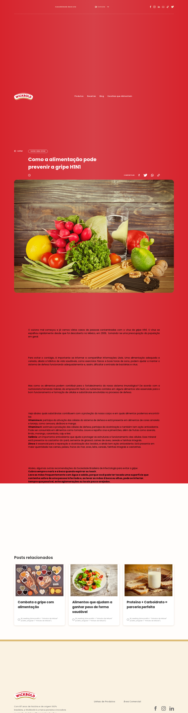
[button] (102, 7)
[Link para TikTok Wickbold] (168, 7)
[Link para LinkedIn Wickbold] (159, 7)
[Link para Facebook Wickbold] (150, 7)
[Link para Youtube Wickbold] (163, 7)
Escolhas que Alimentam (120, 96)
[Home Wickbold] (23, 96)
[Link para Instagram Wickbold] (154, 7)
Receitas (91, 96)
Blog (102, 96)
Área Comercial (132, 701)
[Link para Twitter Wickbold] (172, 7)
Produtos (79, 96)
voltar (20, 151)
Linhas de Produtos (104, 701)
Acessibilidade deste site (65, 7)
